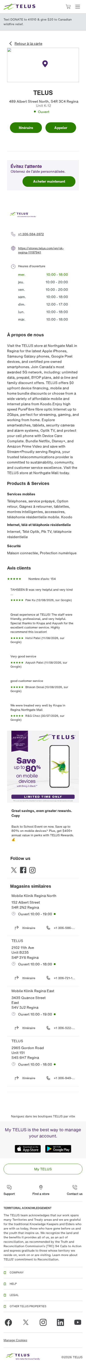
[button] (77, 6)
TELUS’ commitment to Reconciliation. (31, 1259)
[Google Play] (58, 1148)
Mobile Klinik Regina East (32, 990)
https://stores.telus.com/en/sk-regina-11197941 (41, 250)
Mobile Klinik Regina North (33, 895)
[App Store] (28, 1148)
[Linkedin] (60, 1322)
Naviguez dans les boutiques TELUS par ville (43, 1116)
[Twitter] (26, 1322)
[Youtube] (77, 1322)
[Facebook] (8, 1322)
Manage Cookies (15, 1340)
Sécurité (14, 546)
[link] (43, 1169)
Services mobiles (21, 494)
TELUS (17, 940)
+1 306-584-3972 (31, 234)
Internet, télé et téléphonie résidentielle (39, 524)
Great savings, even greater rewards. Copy (42, 813)
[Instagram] (43, 1322)
